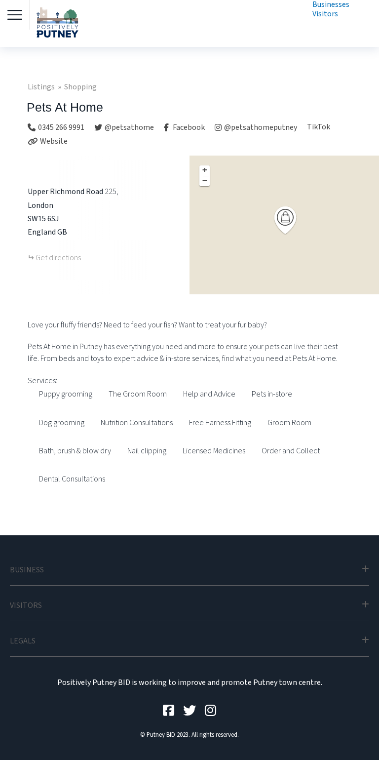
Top (355, 736)
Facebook (188, 127)
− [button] (204, 180)
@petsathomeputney (260, 127)
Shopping (80, 86)
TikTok (318, 126)
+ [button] (204, 169)
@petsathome (129, 127)
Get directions (58, 257)
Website (54, 141)
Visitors (325, 13)
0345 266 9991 (61, 127)
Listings (41, 86)
